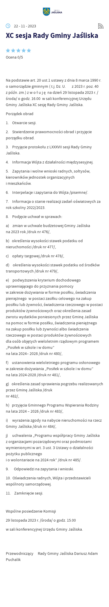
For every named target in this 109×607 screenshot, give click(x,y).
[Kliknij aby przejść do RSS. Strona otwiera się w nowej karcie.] (100, 26)
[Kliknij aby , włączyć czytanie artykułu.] (10, 68)
